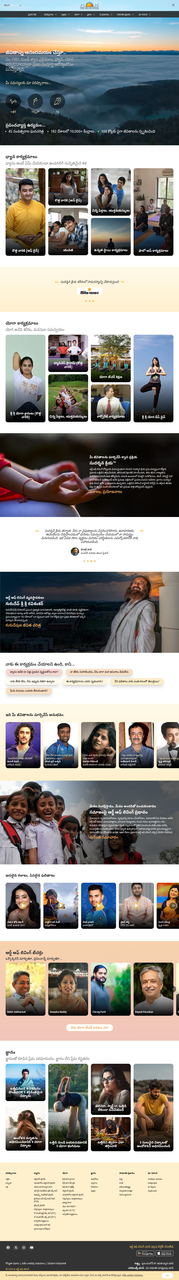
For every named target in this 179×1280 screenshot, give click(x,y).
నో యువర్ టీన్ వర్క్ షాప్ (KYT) (45, 1217)
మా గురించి (143, 14)
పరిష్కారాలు (49, 14)
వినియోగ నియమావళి (56, 1263)
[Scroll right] (172, 745)
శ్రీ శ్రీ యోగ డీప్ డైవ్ (69, 1183)
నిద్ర (7, 1187)
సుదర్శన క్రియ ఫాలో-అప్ (42, 1225)
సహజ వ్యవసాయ (125, 1195)
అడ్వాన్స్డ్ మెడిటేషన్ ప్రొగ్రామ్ (43, 1195)
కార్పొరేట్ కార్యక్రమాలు (41, 1221)
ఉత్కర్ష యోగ (67, 1202)
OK (167, 1275)
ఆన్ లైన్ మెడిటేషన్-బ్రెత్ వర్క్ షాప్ (45, 1191)
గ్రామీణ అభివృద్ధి (124, 1187)
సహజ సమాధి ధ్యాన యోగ (43, 1187)
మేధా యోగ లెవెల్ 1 (69, 1206)
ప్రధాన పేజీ (32, 14)
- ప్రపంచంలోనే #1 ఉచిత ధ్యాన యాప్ (154, 1263)
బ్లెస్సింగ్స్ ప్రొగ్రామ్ (39, 1205)
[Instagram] (23, 1247)
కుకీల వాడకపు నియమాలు (33, 1263)
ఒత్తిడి (8, 1179)
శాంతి (121, 1183)
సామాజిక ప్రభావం (124, 14)
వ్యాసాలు (94, 1183)
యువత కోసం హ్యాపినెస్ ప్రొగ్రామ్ (44, 1183)
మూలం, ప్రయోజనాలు (106, 492)
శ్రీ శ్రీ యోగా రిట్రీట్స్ (68, 1187)
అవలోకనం (94, 1179)
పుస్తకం (93, 1191)
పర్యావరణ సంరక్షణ (125, 1191)
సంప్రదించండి (152, 1191)
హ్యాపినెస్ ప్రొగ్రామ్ (40, 1179)
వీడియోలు (94, 1187)
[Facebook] (8, 1247)
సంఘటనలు (104, 14)
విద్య (121, 1179)
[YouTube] (31, 1247)
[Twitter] (15, 1247)
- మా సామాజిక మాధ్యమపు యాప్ (150, 1268)
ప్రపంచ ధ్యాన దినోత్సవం (42, 1229)
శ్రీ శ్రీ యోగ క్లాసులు (69, 1179)
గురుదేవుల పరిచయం (155, 1179)
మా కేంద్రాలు (152, 1187)
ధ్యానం (64, 14)
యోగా (77, 14)
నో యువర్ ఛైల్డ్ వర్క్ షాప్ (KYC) (45, 1213)
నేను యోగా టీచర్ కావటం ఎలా (90, 1028)
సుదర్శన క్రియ (152, 1183)
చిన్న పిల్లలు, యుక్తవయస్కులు (44, 1209)
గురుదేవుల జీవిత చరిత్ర (23, 625)
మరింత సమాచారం (104, 838)
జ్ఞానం (89, 14)
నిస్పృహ (8, 1183)
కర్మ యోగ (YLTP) (69, 1210)
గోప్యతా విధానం (12, 1263)
